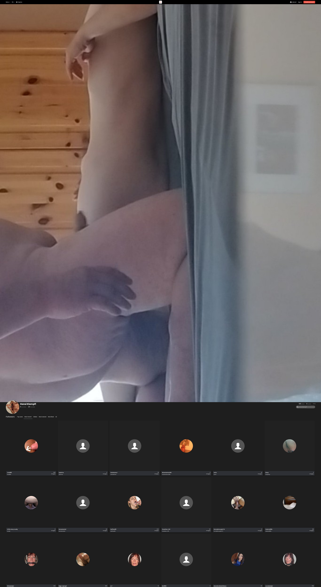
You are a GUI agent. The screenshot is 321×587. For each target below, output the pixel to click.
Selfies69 (113, 529)
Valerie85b (268, 529)
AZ (56, 417)
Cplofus (61, 472)
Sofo (215, 472)
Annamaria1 (62, 529)
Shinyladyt (10, 586)
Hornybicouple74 (219, 529)
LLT (111, 586)
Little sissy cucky (12, 529)
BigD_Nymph (63, 586)
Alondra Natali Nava (220, 586)
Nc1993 (164, 586)
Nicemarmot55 (166, 472)
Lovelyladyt (269, 586)
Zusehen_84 (166, 529)
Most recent (28, 417)
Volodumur (113, 472)
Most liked (51, 417)
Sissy (267, 472)
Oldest (35, 417)
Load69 (9, 472)
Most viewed (42, 417)
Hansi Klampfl (28, 404)
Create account (309, 2)
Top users (20, 417)
